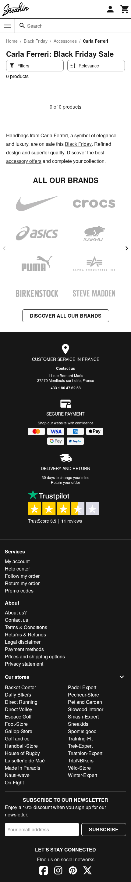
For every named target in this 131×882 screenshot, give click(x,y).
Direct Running (21, 701)
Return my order (22, 583)
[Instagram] (58, 871)
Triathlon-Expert (85, 753)
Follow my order (22, 575)
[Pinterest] (73, 871)
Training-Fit (80, 738)
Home (12, 41)
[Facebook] (43, 871)
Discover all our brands (65, 315)
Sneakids (78, 723)
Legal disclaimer (23, 641)
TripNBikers (81, 760)
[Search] (22, 26)
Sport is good (82, 731)
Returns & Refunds (25, 634)
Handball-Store (21, 745)
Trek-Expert (80, 745)
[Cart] (125, 9)
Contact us (65, 368)
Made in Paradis (22, 767)
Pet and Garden (85, 701)
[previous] (4, 248)
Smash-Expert (83, 716)
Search (35, 25)
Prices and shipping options (35, 656)
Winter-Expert (82, 775)
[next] (126, 248)
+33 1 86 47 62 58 (66, 388)
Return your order (65, 482)
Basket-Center (20, 687)
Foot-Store (16, 723)
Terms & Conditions (26, 627)
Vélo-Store (79, 767)
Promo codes (19, 590)
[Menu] (7, 26)
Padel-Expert (82, 687)
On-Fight (14, 782)
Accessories (65, 41)
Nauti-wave (17, 775)
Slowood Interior (85, 709)
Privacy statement (24, 663)
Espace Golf (18, 716)
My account (17, 561)
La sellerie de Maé (25, 760)
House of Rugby (22, 753)
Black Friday (36, 41)
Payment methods (24, 649)
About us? (16, 612)
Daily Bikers (18, 694)
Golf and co (17, 738)
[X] (87, 871)
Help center (17, 568)
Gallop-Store (18, 731)
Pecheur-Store (83, 694)
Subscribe (104, 829)
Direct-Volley (18, 709)
